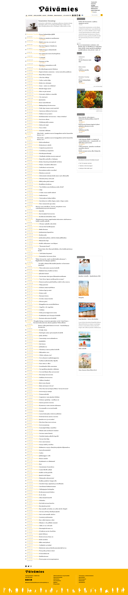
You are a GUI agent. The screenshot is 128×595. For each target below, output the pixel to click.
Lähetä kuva (99, 111)
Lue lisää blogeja (98, 86)
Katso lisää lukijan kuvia (96, 109)
